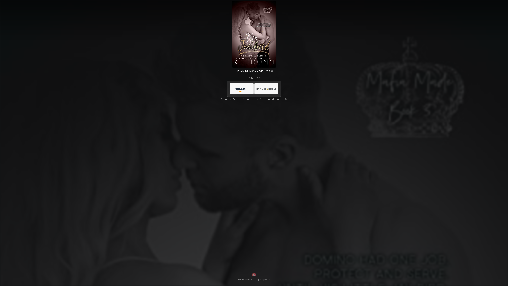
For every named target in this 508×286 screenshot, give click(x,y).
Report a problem (263, 279)
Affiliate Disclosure (245, 279)
